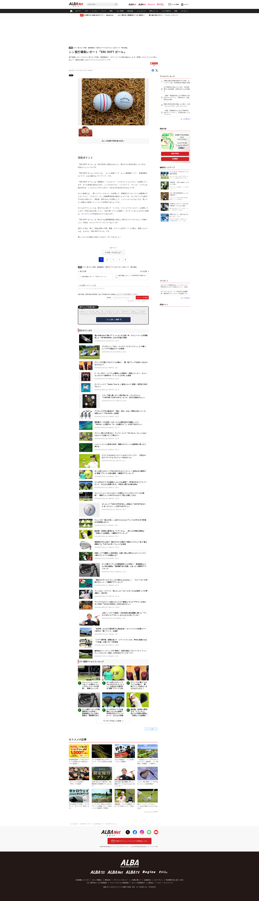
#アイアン (126, 312)
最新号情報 (175, 153)
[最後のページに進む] (125, 259)
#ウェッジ (136, 312)
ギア (86, 11)
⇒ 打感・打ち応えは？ (113, 252)
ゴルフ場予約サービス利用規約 (97, 883)
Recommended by (148, 812)
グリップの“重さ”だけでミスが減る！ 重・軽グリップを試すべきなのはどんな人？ (139, 685)
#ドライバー (85, 312)
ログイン (186, 4)
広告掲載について (81, 880)
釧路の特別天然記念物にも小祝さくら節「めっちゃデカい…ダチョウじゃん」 (177, 105)
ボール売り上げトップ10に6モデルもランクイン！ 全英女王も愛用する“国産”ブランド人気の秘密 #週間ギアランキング (115, 687)
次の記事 (143, 271)
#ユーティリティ (114, 312)
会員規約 (147, 880)
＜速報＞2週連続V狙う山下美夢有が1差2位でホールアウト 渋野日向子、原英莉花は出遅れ (177, 97)
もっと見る (185, 119)
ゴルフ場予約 (166, 11)
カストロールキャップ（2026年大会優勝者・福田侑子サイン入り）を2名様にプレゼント (175, 293)
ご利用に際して (136, 880)
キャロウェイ (86, 214)
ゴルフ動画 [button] (120, 11)
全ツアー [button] (78, 11)
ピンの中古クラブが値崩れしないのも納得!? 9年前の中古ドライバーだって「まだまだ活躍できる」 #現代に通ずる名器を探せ (115, 714)
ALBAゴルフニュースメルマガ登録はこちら (131, 841)
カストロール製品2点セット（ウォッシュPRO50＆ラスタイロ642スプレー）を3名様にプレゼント (175, 286)
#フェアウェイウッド (99, 312)
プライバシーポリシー (120, 880)
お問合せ (151, 883)
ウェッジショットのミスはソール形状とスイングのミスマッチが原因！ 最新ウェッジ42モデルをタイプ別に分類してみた (90, 687)
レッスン (95, 11)
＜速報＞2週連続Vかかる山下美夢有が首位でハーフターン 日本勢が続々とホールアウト (177, 112)
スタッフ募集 (96, 880)
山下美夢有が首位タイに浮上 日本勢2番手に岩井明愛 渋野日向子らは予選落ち (177, 89)
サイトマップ (168, 883)
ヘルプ (159, 883)
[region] (113, 75)
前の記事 (83, 271)
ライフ (103, 11)
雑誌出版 (130, 11)
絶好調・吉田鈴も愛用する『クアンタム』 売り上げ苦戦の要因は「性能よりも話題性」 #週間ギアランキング (139, 713)
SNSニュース (153, 11)
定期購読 (175, 159)
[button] (113, 338)
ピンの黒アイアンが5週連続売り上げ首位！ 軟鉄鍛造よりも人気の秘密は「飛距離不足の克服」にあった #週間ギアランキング (124, 566)
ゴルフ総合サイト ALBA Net (78, 824)
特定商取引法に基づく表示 (174, 880)
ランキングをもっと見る (112, 721)
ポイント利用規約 (137, 883)
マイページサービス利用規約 (119, 883)
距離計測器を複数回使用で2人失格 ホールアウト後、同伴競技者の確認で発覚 (177, 81)
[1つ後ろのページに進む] (119, 259)
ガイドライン (158, 880)
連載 (175, 11)
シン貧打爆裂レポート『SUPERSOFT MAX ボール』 (131, 276)
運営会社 (108, 880)
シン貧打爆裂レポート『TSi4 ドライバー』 (93, 276)
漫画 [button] (111, 11)
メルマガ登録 (175, 4)
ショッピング (141, 11)
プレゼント (184, 11)
